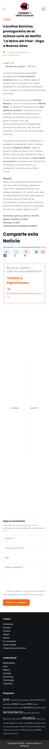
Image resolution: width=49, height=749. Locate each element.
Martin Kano (36, 713)
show (29, 723)
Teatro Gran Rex (35, 726)
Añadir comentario (14, 567)
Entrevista (8, 624)
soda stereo (37, 723)
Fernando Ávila (37, 708)
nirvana (38, 719)
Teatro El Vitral (24, 726)
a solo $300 (14, 700)
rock (25, 723)
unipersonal (30, 730)
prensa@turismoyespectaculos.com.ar (24, 295)
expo (21, 708)
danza (15, 703)
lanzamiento (13, 712)
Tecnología (8, 680)
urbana (38, 730)
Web (7, 557)
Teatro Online (9, 644)
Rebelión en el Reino (16, 723)
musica (28, 718)
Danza (6, 638)
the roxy (11, 730)
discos (35, 704)
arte (6, 699)
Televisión (8, 683)
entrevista (15, 708)
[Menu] (43, 8)
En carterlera (9, 641)
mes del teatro (17, 719)
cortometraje (7, 704)
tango (7, 726)
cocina (38, 700)
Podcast (7, 673)
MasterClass (7, 719)
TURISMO (22, 730)
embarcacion (7, 708)
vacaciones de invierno (10, 733)
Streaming (8, 676)
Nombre (9, 538)
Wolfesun (24, 746)
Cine (5, 666)
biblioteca (26, 700)
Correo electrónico (14, 548)
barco (20, 700)
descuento (22, 704)
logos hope (27, 713)
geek (43, 708)
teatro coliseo (14, 726)
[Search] (4, 9)
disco (30, 703)
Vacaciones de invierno (14, 648)
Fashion (7, 631)
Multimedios (9, 663)
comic (43, 700)
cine (32, 700)
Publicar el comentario (16, 602)
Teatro (7, 19)
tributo (16, 730)
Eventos (7, 627)
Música (6, 670)
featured (27, 707)
